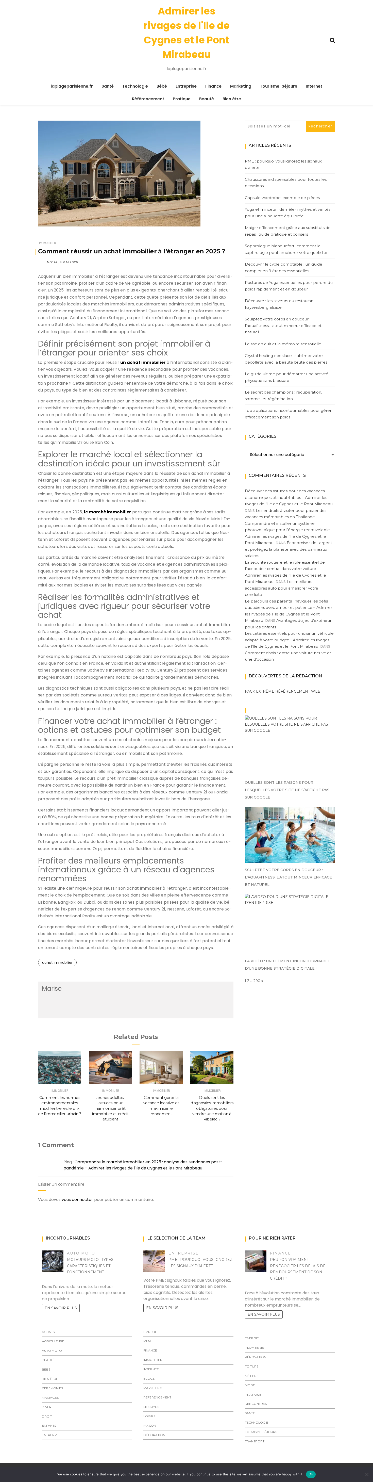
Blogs (149, 1378)
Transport (254, 1441)
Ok (311, 1474)
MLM (147, 1341)
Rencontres (256, 1404)
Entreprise (186, 86)
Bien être (232, 99)
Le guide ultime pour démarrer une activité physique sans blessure (286, 377)
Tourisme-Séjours (278, 86)
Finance (213, 86)
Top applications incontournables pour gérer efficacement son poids (288, 413)
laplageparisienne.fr (72, 86)
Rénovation (255, 1357)
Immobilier (47, 243)
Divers (47, 1407)
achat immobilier (57, 962)
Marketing (240, 86)
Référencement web (297, 691)
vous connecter (77, 1199)
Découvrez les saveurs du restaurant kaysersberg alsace (280, 304)
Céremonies (52, 1388)
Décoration (154, 1435)
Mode (250, 1385)
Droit (47, 1416)
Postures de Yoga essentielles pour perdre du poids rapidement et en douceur (289, 285)
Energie (252, 1338)
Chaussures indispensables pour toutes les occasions (286, 182)
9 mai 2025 (68, 262)
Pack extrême (259, 691)
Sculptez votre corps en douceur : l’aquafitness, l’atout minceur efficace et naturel (283, 325)
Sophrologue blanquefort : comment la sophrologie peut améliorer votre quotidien (287, 249)
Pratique (182, 99)
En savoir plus (61, 1308)
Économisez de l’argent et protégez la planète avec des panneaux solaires (288, 549)
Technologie (135, 86)
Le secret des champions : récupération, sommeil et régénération (283, 395)
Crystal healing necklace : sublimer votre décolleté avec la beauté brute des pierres (286, 359)
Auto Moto (81, 1253)
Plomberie (254, 1347)
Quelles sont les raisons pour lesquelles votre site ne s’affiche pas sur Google (287, 790)
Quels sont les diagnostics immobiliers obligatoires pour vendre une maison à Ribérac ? (212, 1108)
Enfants (49, 1425)
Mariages (50, 1397)
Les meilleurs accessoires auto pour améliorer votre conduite (281, 588)
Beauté (206, 99)
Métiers (251, 1376)
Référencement (148, 99)
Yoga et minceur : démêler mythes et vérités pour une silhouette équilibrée (287, 212)
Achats (48, 1332)
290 (256, 981)
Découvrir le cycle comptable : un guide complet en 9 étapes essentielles (283, 267)
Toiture (252, 1366)
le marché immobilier (107, 512)
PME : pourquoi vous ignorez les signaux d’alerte (283, 164)
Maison (149, 1425)
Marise (52, 262)
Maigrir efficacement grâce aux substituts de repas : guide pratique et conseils (288, 231)
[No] (366, 1474)
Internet (314, 86)
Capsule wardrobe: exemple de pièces (282, 197)
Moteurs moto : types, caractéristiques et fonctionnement (90, 1266)
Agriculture (53, 1341)
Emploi (149, 1332)
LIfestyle (151, 1407)
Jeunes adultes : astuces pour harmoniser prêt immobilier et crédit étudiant (110, 1108)
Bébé (162, 86)
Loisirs (149, 1416)
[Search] (332, 40)
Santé (107, 86)
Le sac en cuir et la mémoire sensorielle (283, 343)
